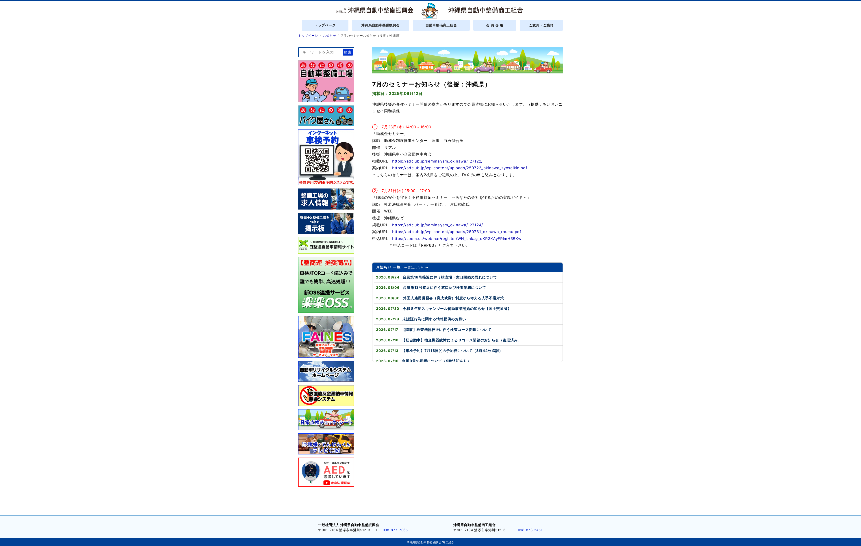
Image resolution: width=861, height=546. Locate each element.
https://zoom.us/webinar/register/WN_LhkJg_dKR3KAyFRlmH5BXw (456, 238)
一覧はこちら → (416, 267)
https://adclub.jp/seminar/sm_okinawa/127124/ (437, 225)
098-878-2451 (530, 530)
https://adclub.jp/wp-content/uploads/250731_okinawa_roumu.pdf (456, 231)
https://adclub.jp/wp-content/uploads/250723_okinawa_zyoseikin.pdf (459, 168)
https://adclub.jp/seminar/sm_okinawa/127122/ (437, 161)
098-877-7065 (395, 530)
